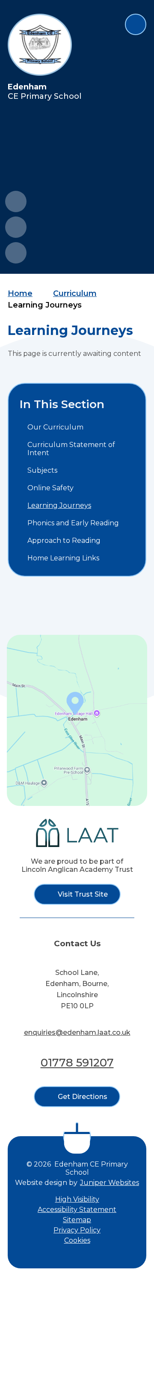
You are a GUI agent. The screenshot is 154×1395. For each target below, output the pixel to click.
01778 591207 (77, 1062)
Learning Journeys (45, 305)
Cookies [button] (77, 1240)
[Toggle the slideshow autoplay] (16, 253)
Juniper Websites (109, 1183)
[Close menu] (135, 24)
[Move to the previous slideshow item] (16, 201)
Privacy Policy (77, 1230)
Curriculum (75, 293)
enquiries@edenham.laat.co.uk (77, 1032)
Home (20, 293)
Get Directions (82, 1097)
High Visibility (77, 1199)
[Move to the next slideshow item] (16, 227)
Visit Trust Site (83, 894)
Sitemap (77, 1220)
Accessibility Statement (77, 1209)
